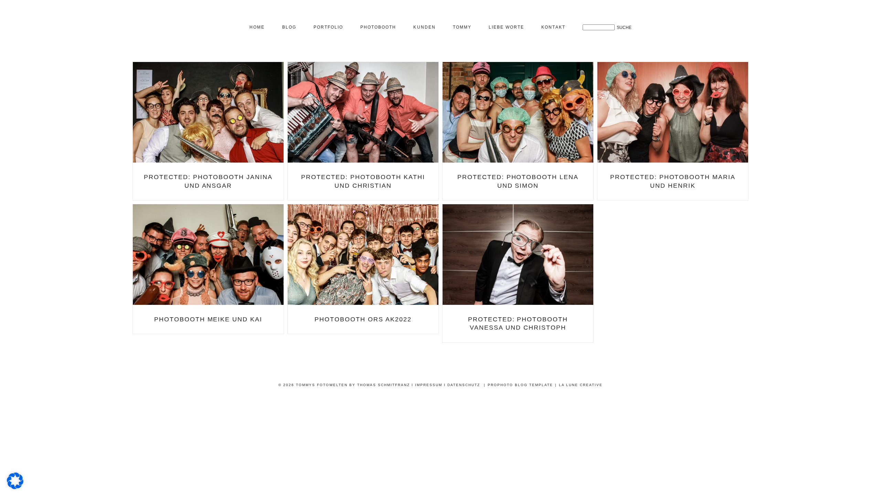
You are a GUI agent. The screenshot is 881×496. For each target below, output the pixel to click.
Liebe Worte (506, 27)
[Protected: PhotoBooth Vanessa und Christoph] (518, 254)
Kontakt (553, 27)
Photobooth (378, 27)
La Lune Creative (581, 385)
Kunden (424, 27)
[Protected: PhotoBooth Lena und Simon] (518, 112)
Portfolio (328, 27)
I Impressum (427, 385)
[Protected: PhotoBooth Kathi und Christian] (363, 112)
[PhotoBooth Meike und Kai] (208, 254)
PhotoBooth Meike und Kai (208, 319)
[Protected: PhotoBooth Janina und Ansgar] (208, 112)
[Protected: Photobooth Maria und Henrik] (672, 112)
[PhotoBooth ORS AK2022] (363, 254)
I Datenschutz (462, 385)
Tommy (462, 27)
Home (257, 27)
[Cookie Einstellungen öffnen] (15, 487)
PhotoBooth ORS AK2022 (363, 319)
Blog (289, 27)
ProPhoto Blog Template (520, 385)
